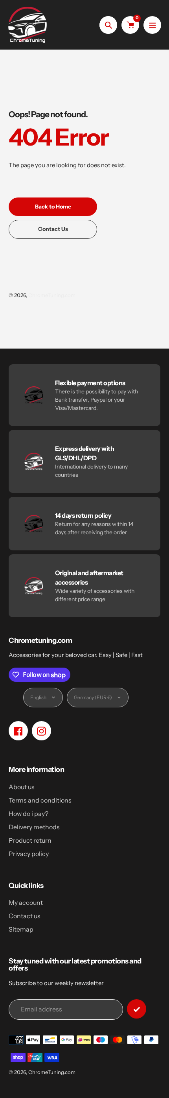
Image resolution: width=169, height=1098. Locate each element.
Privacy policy (29, 854)
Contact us (24, 916)
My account (26, 902)
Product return (30, 840)
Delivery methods (34, 827)
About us (22, 787)
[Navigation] (152, 25)
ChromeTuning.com (51, 295)
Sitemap (21, 929)
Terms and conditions (40, 800)
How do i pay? (28, 814)
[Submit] (136, 1009)
